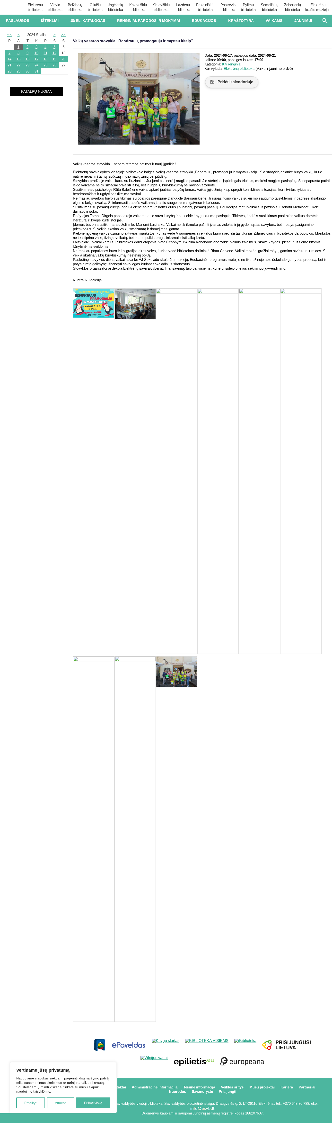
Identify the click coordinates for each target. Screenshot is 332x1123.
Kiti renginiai (231, 64)
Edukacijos (204, 20)
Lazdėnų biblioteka (182, 7)
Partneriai (307, 1087)
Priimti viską (93, 1103)
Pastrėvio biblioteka (228, 7)
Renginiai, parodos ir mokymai (148, 20)
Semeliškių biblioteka (269, 7)
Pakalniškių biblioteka (205, 7)
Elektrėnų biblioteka (35, 7)
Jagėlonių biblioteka (115, 7)
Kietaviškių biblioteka (161, 7)
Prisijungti (227, 1091)
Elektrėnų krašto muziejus (318, 7)
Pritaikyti (30, 1103)
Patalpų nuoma (36, 91)
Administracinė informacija (154, 1087)
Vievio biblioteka (55, 7)
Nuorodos (177, 1091)
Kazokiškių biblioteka (138, 7)
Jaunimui (303, 20)
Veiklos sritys (232, 1087)
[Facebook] (20, 1118)
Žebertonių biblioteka (292, 7)
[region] (63, 1087)
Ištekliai (50, 20)
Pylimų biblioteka (248, 7)
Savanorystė (202, 1091)
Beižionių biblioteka (75, 7)
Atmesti (60, 1103)
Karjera (286, 1087)
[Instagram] (52, 1118)
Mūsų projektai (262, 1087)
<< (9, 35)
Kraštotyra (241, 20)
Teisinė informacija (199, 1087)
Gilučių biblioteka (95, 7)
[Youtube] (36, 1118)
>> (63, 35)
